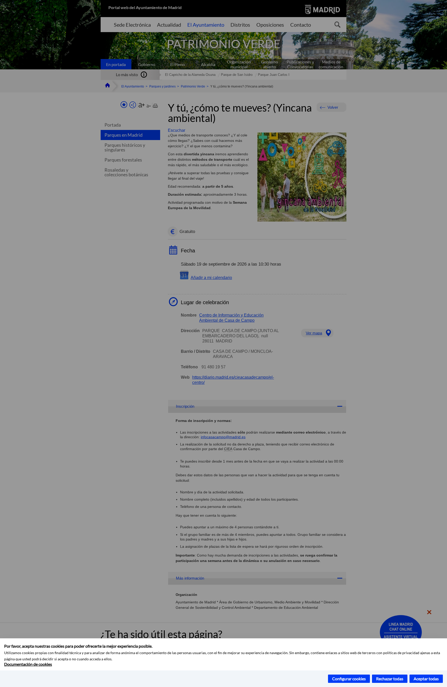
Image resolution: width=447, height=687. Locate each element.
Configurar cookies (349, 678)
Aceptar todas (426, 678)
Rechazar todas (389, 678)
